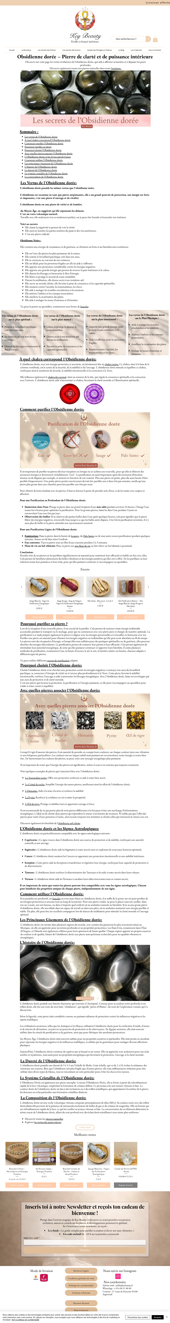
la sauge (75, 536)
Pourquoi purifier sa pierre (38, 146)
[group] (85, 598)
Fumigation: (32, 536)
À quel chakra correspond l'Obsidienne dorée (48, 140)
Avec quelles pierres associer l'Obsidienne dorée (49, 153)
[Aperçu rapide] (17, 1153)
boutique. (116, 68)
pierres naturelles (54, 1119)
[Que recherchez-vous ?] (148, 39)
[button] (155, 39)
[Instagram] (118, 1276)
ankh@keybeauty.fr (124, 1285)
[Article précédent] (21, 586)
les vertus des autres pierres (47, 1122)
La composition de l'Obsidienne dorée (44, 176)
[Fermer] (166, 1317)
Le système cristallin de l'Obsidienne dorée (46, 173)
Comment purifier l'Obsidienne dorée (44, 143)
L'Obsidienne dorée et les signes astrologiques (48, 156)
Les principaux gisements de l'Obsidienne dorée (49, 163)
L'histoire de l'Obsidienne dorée (41, 166)
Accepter (157, 1317)
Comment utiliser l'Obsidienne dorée (44, 160)
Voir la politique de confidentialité (25, 1319)
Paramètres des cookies (138, 1317)
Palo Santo (88, 536)
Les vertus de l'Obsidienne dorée (41, 136)
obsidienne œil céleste (69, 823)
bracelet (84, 306)
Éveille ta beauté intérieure (85, 41)
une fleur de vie (82, 546)
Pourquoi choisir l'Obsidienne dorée (43, 150)
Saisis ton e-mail (31, 1238)
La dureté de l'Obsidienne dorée (41, 170)
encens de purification (58, 660)
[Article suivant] (148, 586)
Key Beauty (85, 36)
